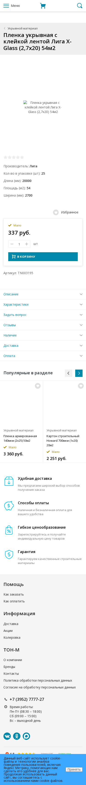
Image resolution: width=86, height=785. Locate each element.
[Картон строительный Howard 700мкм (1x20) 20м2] (65, 403)
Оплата (9, 356)
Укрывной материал (23, 28)
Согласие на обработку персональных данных (39, 687)
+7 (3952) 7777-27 (27, 699)
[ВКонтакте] (7, 736)
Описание (11, 294)
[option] (21, 422)
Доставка (10, 345)
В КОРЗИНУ (26, 257)
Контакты (11, 673)
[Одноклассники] (16, 736)
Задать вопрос (15, 314)
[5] (22, 157)
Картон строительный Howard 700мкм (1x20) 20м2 (63, 440)
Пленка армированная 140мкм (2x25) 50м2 (20, 438)
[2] (10, 157)
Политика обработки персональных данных (37, 680)
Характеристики (15, 304)
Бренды (9, 666)
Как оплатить (14, 601)
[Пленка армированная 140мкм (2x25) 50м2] (21, 403)
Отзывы (9, 325)
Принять (74, 769)
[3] (14, 157)
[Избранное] (38, 386)
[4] (18, 157)
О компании (12, 660)
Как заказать (13, 594)
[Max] (26, 736)
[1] (5, 157)
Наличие (10, 335)
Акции (8, 630)
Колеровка (11, 637)
